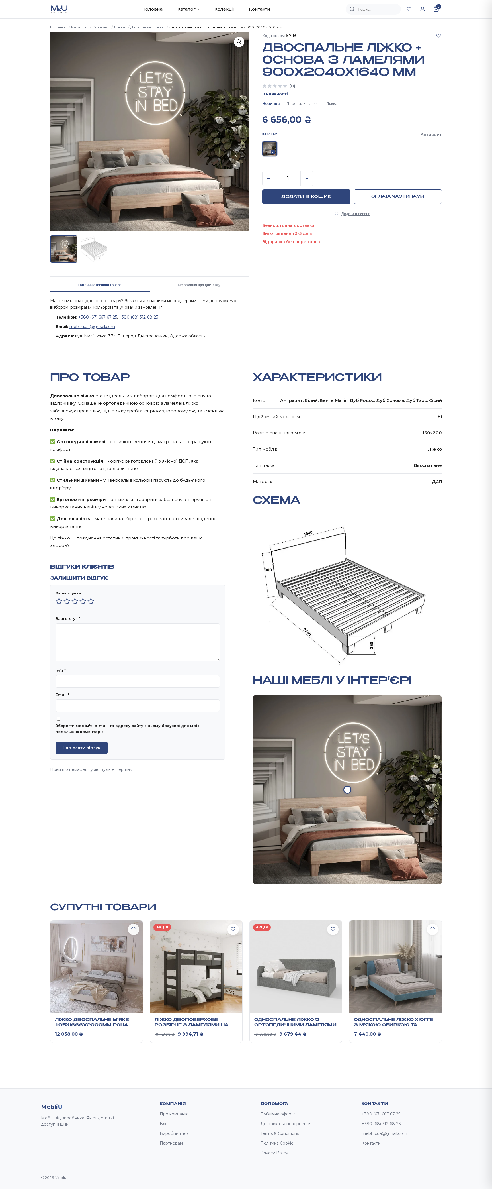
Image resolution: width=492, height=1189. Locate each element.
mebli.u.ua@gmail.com (92, 326)
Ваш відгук (68, 618)
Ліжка (119, 27)
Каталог (186, 9)
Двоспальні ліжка (147, 27)
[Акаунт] (422, 9)
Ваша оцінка (68, 593)
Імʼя (61, 670)
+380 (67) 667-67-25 (97, 317)
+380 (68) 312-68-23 (138, 317)
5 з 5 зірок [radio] (90, 601)
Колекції (224, 9)
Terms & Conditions (280, 1133)
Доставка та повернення (286, 1123)
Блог (164, 1123)
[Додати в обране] (438, 35)
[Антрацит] (269, 148)
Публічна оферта (278, 1114)
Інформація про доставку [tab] (199, 285)
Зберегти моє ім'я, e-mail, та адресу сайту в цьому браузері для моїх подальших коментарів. (127, 728)
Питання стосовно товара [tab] (100, 285)
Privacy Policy (274, 1152)
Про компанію (174, 1114)
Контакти (259, 9)
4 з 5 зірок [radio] (82, 601)
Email (62, 694)
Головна (153, 9)
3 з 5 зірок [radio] (74, 601)
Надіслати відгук (82, 747)
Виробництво (174, 1133)
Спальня (100, 27)
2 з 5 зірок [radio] (66, 601)
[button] (239, 42)
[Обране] (409, 9)
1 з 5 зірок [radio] (59, 601)
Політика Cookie (277, 1143)
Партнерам (171, 1143)
